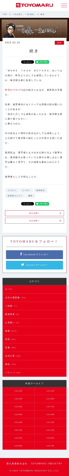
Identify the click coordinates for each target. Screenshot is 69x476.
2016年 (18, 414)
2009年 (50, 438)
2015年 (50, 414)
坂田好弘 (40, 190)
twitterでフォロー (36, 265)
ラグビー (12, 190)
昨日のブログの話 (15, 90)
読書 (11, 347)
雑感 (59, 43)
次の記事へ (34, 221)
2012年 (18, 430)
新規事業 (13, 314)
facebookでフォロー (35, 254)
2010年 (18, 438)
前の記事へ (34, 213)
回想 (11, 339)
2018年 (18, 407)
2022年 (18, 391)
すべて (9, 289)
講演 (30, 196)
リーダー (26, 190)
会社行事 (13, 356)
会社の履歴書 (16, 297)
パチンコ (13, 372)
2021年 (50, 391)
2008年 (18, 446)
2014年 (18, 422)
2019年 (50, 399)
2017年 (50, 407)
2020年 (18, 399)
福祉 (11, 364)
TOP (5, 14)
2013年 (50, 422)
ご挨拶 (11, 306)
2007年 (50, 446)
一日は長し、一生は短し (24, 14)
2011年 (50, 430)
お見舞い (13, 322)
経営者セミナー (15, 196)
